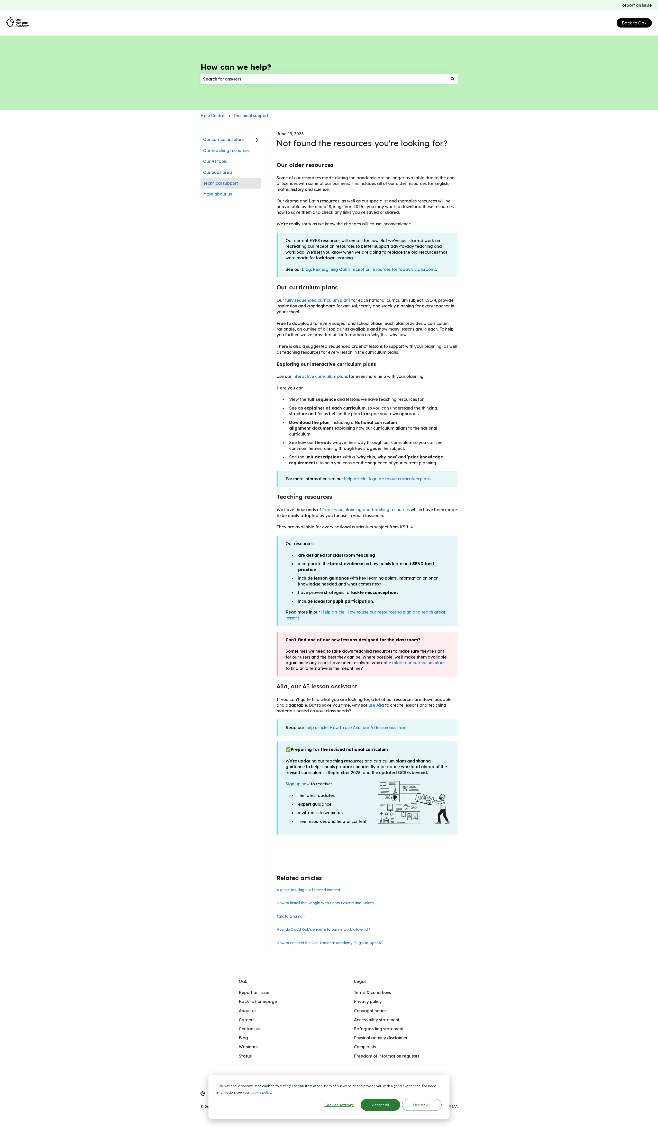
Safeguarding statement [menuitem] (379, 1028)
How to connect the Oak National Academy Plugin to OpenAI (330, 942)
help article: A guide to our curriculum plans (387, 478)
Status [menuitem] (245, 1056)
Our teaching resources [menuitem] (226, 150)
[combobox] (324, 79)
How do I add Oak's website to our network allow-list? (323, 929)
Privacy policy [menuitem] (368, 1001)
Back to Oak (634, 22)
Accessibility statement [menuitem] (376, 1019)
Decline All (421, 1105)
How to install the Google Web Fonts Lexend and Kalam (325, 903)
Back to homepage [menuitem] (258, 1001)
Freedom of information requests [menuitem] (386, 1056)
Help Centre (212, 115)
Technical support (250, 115)
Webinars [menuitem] (248, 1046)
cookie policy (261, 1092)
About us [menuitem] (247, 1010)
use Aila (376, 705)
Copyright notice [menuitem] (370, 1010)
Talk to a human (291, 916)
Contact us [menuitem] (249, 1028)
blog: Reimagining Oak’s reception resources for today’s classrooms (369, 269)
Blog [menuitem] (243, 1037)
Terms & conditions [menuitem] (372, 992)
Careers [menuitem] (246, 1019)
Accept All (380, 1105)
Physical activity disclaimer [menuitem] (381, 1037)
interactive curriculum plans (320, 376)
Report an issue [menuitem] (254, 992)
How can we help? (235, 67)
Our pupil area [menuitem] (217, 172)
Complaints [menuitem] (365, 1046)
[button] (257, 140)
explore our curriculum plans (417, 662)
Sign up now (298, 783)
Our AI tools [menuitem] (215, 161)
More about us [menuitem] (217, 194)
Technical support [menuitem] (220, 183)
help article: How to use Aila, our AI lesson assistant (356, 727)
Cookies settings (339, 1105)
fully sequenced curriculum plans (317, 300)
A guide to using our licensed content (308, 890)
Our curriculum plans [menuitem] (223, 139)
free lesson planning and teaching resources (366, 509)
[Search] (453, 79)
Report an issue (636, 5)
